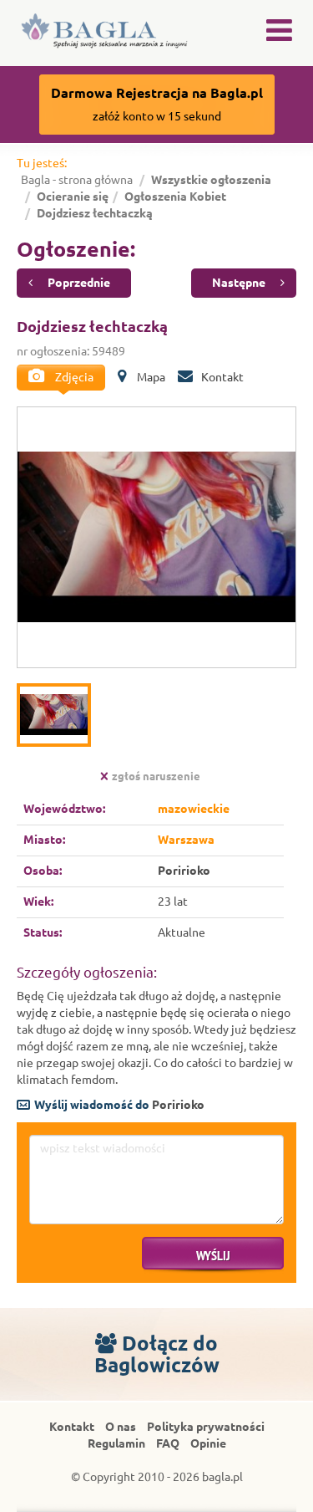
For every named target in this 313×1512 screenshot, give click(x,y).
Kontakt (222, 377)
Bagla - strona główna (77, 179)
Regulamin (116, 1443)
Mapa (149, 377)
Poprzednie (77, 282)
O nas (120, 1426)
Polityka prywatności (206, 1426)
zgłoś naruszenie (156, 776)
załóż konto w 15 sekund (157, 104)
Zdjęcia (73, 377)
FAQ (167, 1443)
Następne (240, 282)
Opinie (208, 1443)
